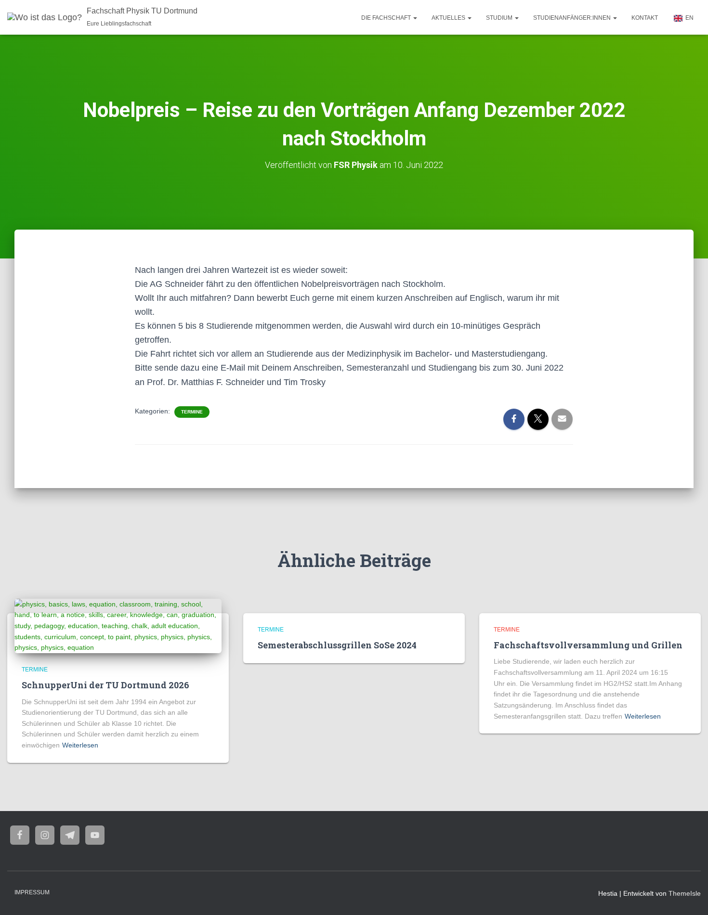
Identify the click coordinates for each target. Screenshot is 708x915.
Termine (192, 411)
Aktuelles (449, 17)
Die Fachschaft (386, 17)
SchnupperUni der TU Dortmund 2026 (105, 685)
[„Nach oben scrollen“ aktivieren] (689, 896)
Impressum (32, 892)
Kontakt (644, 17)
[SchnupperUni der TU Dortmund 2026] (118, 625)
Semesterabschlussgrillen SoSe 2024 (337, 645)
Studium (500, 17)
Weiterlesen (80, 745)
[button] (414, 17)
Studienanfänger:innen (572, 17)
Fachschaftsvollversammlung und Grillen (588, 645)
